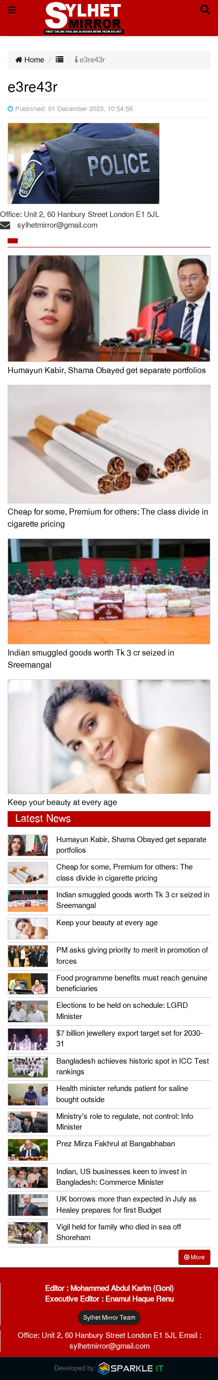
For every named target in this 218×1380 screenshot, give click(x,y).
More (197, 1257)
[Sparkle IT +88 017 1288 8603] (131, 1368)
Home (33, 59)
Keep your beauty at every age (62, 802)
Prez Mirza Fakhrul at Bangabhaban (115, 1143)
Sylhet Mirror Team (109, 1317)
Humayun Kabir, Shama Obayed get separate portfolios (107, 371)
